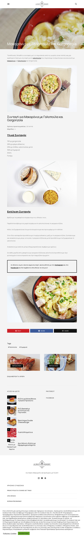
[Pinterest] (45, 478)
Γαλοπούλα (22, 61)
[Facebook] (42, 478)
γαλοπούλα (37, 58)
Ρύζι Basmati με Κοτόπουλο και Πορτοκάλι (24, 410)
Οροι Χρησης (11, 496)
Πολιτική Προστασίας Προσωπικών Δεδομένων (56, 529)
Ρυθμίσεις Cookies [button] (9, 533)
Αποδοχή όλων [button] (23, 533)
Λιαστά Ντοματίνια (25, 432)
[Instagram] (38, 478)
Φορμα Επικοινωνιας (14, 501)
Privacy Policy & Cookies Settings (19, 490)
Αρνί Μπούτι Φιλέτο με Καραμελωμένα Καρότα (27, 444)
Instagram (59, 265)
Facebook (14, 268)
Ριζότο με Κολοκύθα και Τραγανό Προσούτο (27, 400)
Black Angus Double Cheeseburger (25, 421)
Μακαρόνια (11, 61)
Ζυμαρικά (24, 347)
